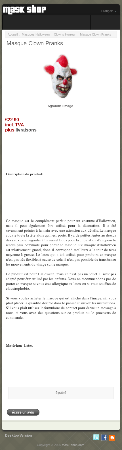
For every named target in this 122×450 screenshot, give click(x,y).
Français (107, 11)
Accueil (13, 34)
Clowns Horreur (65, 34)
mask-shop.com (73, 445)
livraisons (26, 130)
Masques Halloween (36, 34)
